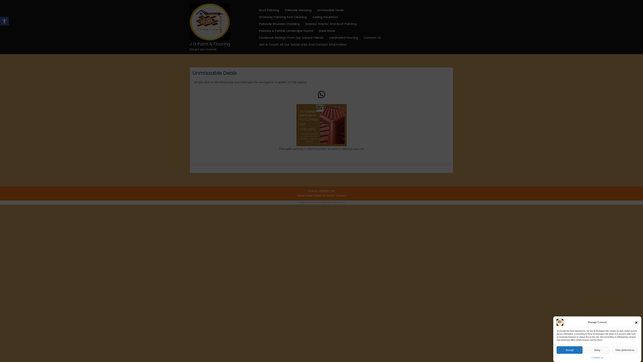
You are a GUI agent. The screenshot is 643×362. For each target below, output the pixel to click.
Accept (570, 350)
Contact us (597, 357)
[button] (636, 322)
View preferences (624, 350)
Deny (597, 350)
